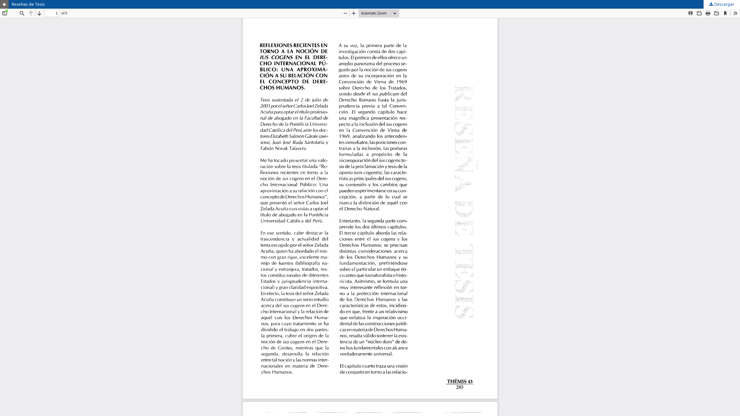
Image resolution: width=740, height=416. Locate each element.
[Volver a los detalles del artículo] (4, 4)
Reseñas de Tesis (28, 4)
